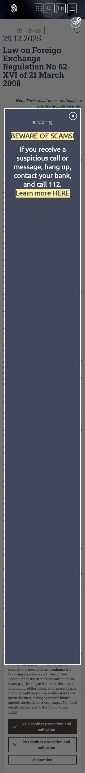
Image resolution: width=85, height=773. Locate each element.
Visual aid (75, 22)
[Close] (73, 116)
